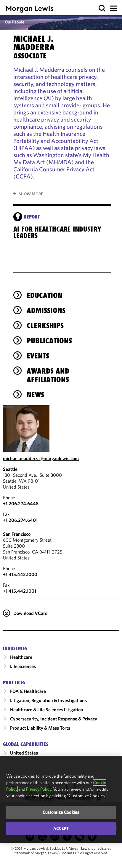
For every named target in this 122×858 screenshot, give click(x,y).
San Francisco (16, 534)
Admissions (46, 310)
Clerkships (45, 325)
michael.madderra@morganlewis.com (41, 458)
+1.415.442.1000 (20, 574)
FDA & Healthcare (28, 691)
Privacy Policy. (39, 789)
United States (24, 753)
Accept (61, 828)
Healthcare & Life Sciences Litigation (46, 709)
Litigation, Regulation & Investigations (48, 700)
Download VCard (30, 613)
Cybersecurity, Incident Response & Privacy (53, 719)
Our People (14, 22)
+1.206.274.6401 (20, 520)
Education (44, 295)
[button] (102, 8)
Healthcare (21, 657)
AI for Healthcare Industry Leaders (57, 232)
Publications (49, 340)
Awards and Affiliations (48, 375)
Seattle (10, 469)
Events (38, 355)
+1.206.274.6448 (20, 503)
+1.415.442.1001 (19, 591)
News (35, 394)
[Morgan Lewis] (30, 9)
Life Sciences (23, 666)
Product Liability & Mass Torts (40, 728)
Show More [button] (31, 194)
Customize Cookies (61, 812)
